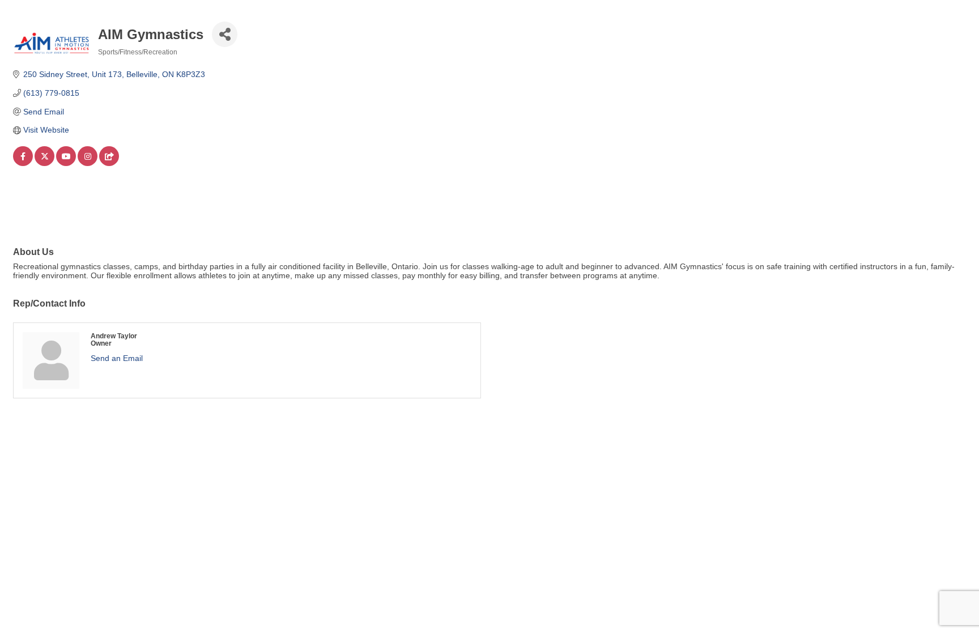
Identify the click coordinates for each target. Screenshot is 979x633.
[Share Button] (224, 34)
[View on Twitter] (44, 163)
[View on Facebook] (23, 163)
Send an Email (117, 358)
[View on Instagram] (87, 163)
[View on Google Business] (109, 163)
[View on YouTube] (66, 163)
